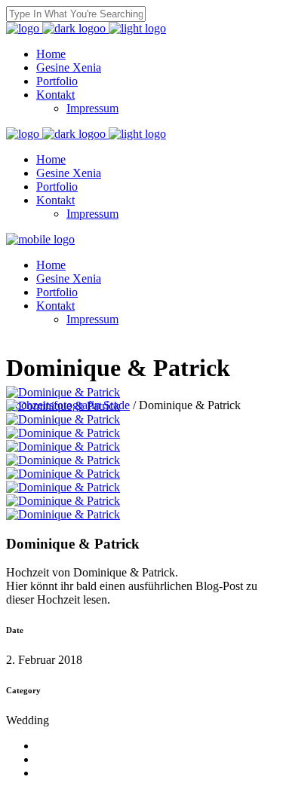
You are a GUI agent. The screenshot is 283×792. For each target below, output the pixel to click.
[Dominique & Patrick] (63, 392)
